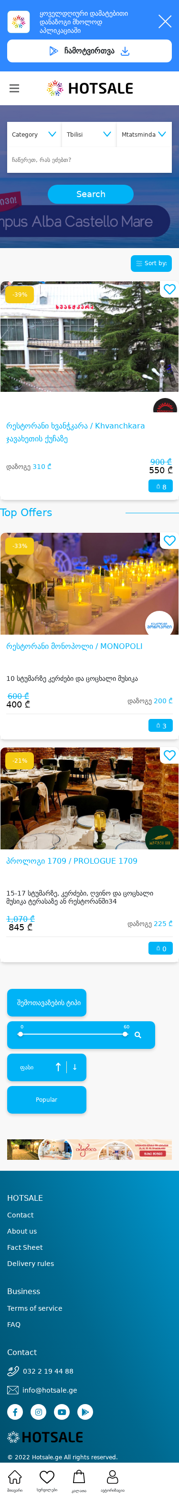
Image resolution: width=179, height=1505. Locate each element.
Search (90, 194)
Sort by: (155, 263)
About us (22, 1231)
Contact (20, 1215)
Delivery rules (30, 1263)
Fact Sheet (24, 1247)
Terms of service (35, 1308)
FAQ (14, 1324)
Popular (46, 1100)
